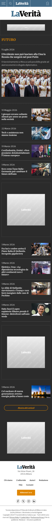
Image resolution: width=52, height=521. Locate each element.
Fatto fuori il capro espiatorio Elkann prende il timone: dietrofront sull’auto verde (16, 313)
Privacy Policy (14, 517)
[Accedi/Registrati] (47, 3)
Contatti (29, 485)
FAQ (20, 485)
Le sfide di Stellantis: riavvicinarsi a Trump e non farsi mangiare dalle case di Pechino (15, 292)
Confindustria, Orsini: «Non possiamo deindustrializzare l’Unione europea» (16, 153)
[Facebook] (18, 501)
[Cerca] (10, 3)
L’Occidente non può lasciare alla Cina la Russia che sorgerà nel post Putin (24, 55)
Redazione (43, 480)
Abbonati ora (26, 492)
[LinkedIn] (34, 501)
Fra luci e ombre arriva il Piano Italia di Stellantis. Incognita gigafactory (14, 251)
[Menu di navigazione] (3, 3)
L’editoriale (21, 480)
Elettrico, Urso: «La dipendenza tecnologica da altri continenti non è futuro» (15, 271)
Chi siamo (8, 480)
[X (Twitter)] (23, 501)
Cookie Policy (25, 517)
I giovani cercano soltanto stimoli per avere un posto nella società (14, 116)
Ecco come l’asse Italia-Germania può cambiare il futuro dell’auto (14, 171)
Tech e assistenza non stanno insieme (12, 133)
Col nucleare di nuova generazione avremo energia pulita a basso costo (15, 394)
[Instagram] (29, 501)
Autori (32, 480)
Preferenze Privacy (37, 517)
